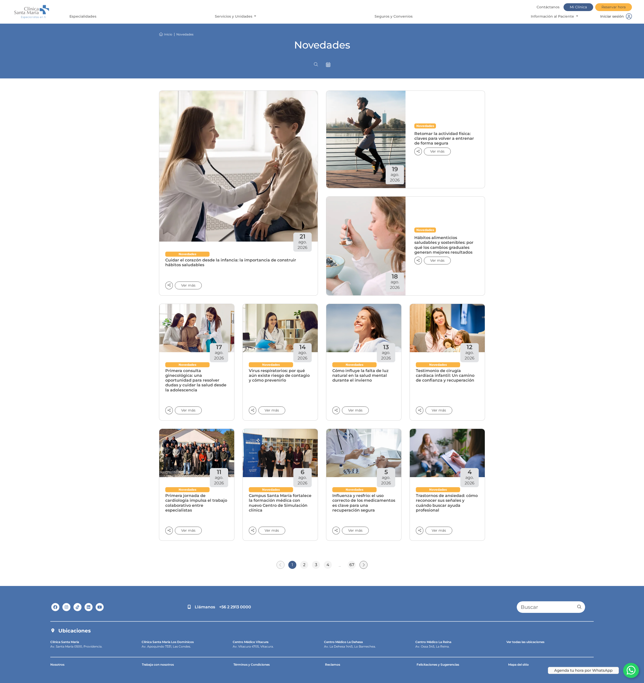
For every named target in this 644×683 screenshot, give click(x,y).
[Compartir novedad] (169, 285)
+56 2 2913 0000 (235, 607)
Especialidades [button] (82, 16)
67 (351, 564)
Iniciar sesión (612, 16)
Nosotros (57, 664)
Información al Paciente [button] (553, 16)
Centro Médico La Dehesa (343, 642)
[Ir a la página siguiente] (363, 565)
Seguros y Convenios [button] (394, 16)
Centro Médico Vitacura (250, 642)
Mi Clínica (578, 7)
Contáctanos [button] (548, 7)
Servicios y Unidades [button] (234, 16)
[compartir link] (418, 151)
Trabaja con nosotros (158, 664)
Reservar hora (613, 7)
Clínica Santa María (64, 642)
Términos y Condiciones (251, 664)
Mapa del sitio (518, 664)
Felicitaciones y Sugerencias (438, 664)
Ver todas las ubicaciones (525, 642)
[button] (316, 65)
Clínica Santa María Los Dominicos (168, 642)
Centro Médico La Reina (433, 642)
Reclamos (332, 664)
